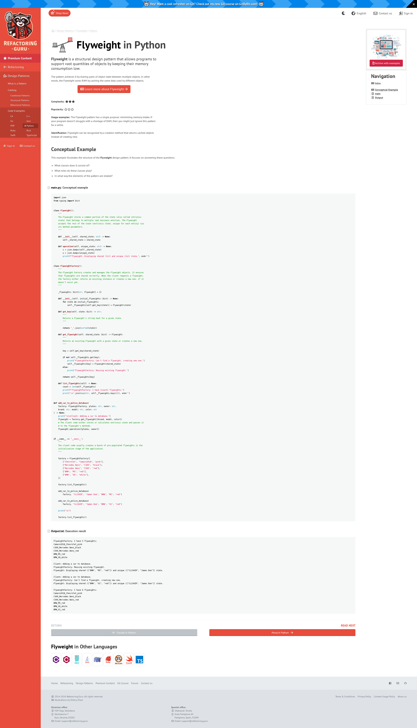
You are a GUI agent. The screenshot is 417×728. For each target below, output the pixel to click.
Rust (29, 130)
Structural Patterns (19, 100)
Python (93, 30)
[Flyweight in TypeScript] (139, 659)
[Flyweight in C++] (66, 659)
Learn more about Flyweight (104, 89)
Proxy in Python (280, 632)
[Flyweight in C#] (56, 659)
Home (54, 683)
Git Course (123, 683)
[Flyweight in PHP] (98, 659)
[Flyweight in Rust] (118, 659)
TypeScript (32, 135)
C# (11, 116)
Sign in (11, 145)
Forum (134, 683)
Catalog (12, 90)
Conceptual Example (386, 89)
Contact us (29, 145)
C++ (28, 116)
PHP (12, 125)
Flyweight (81, 30)
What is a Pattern (17, 83)
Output (379, 97)
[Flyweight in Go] (77, 659)
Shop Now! (61, 13)
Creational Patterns (20, 95)
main (378, 93)
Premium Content (19, 58)
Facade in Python (126, 632)
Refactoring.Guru (75, 696)
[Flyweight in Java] (87, 659)
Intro (378, 83)
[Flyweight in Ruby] (108, 659)
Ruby (12, 130)
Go (11, 121)
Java (29, 121)
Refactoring (15, 67)
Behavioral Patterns (20, 105)
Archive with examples (387, 63)
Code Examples (16, 110)
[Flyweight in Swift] (129, 659)
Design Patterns (65, 30)
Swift (12, 135)
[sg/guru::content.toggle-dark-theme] (343, 13)
